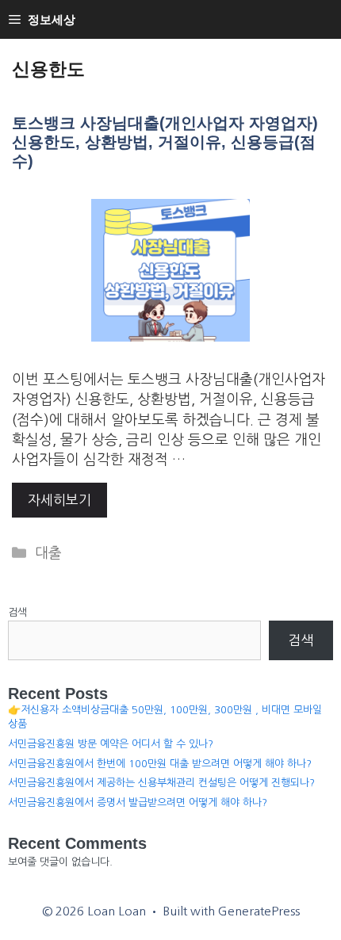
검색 (17, 612)
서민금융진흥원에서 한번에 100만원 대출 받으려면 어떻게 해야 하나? (160, 763)
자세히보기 (59, 499)
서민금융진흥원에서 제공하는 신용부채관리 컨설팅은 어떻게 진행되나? (161, 783)
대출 (48, 553)
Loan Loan (171, 43)
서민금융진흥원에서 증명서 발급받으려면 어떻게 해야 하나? (137, 802)
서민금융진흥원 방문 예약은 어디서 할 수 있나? (110, 744)
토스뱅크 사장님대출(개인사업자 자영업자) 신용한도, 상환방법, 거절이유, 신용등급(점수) (165, 142)
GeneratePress (259, 911)
